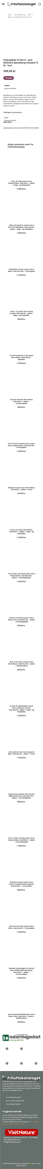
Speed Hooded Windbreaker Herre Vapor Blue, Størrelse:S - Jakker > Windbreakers (21, 1016)
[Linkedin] (38, 1148)
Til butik (8, 78)
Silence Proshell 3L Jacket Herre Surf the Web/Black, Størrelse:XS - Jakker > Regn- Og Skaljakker (21, 227)
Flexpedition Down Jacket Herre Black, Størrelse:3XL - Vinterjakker (21, 270)
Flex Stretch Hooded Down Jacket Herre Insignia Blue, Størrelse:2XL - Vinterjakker (21, 445)
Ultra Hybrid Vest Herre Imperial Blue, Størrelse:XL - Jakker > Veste (21, 753)
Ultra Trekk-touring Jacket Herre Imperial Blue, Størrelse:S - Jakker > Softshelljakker (21, 840)
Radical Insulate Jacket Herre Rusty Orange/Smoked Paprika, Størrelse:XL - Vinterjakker (21, 884)
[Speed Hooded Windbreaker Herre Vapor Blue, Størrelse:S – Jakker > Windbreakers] (21, 998)
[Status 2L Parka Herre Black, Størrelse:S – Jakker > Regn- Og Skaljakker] (21, 513)
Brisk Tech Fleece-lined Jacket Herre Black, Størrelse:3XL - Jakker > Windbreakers (21, 664)
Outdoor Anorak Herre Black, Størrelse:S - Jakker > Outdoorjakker (21, 401)
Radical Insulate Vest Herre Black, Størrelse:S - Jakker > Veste (21, 489)
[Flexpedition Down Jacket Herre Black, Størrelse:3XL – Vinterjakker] (21, 253)
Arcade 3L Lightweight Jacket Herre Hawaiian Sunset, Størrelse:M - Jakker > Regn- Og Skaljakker (21, 709)
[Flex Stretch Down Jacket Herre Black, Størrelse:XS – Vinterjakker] (21, 910)
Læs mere (7, 122)
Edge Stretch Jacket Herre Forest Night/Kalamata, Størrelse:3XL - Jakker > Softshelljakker (21, 796)
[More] (34, 132)
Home (9, 14)
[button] (39, 4)
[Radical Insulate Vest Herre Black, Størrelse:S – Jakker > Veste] (21, 471)
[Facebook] (27, 1148)
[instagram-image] (7, 1048)
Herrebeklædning (19, 14)
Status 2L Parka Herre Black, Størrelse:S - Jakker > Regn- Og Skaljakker (21, 532)
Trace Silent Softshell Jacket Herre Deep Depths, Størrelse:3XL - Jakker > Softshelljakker (21, 576)
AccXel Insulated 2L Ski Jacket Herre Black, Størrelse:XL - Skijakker (21, 357)
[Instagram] (32, 1148)
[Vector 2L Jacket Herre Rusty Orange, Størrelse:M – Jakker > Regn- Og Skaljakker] (21, 295)
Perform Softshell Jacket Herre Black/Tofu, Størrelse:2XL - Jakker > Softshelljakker (21, 620)
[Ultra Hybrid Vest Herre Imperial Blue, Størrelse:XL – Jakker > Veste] (21, 735)
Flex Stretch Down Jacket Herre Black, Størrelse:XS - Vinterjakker (21, 927)
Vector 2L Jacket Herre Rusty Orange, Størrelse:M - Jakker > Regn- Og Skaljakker (22, 313)
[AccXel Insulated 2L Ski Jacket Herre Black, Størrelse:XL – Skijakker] (21, 339)
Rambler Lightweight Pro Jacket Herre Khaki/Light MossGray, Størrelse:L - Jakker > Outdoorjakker (21, 971)
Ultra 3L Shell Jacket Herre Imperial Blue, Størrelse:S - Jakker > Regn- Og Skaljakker (21, 183)
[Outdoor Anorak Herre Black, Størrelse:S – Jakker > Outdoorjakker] (21, 383)
